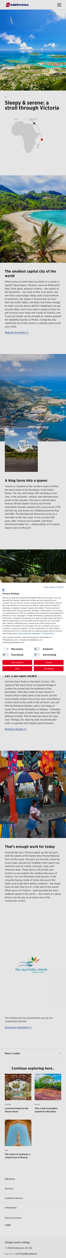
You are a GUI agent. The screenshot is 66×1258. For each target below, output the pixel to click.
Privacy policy (49, 587)
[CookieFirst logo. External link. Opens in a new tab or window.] (3, 590)
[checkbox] (37, 649)
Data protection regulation (29, 633)
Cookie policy (48, 633)
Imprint (61, 587)
